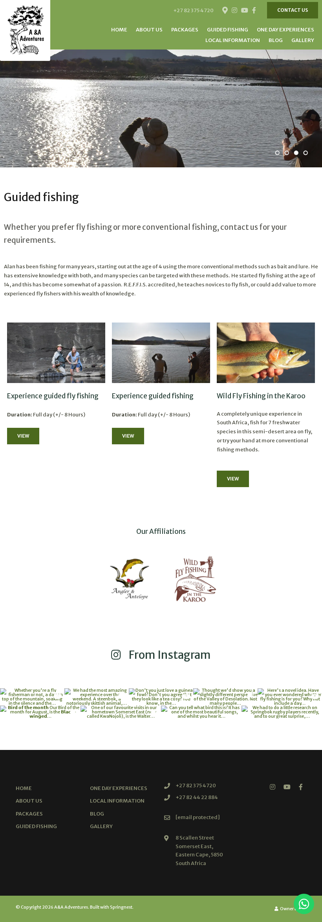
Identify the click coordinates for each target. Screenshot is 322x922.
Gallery (302, 40)
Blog (276, 40)
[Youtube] (244, 10)
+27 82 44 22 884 (197, 797)
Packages (184, 29)
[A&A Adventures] (25, 30)
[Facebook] (254, 10)
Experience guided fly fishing (53, 396)
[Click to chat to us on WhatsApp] (304, 904)
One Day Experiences (285, 29)
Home (119, 29)
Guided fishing (227, 29)
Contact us (292, 10)
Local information (232, 40)
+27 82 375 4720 (193, 10)
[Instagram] (234, 10)
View (23, 436)
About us (149, 29)
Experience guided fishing (153, 396)
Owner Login (292, 908)
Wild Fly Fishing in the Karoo (261, 396)
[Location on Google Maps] (224, 10)
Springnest (121, 907)
